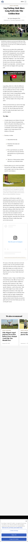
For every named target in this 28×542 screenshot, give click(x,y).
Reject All (14, 535)
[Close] (26, 521)
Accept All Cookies (14, 539)
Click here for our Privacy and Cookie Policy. (12, 527)
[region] (14, 530)
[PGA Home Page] (2, 1)
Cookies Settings (14, 530)
